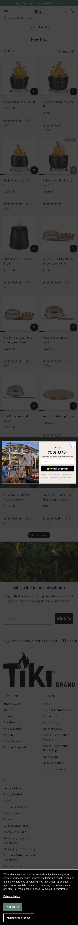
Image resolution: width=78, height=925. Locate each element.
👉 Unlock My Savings (58, 468)
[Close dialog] (73, 444)
